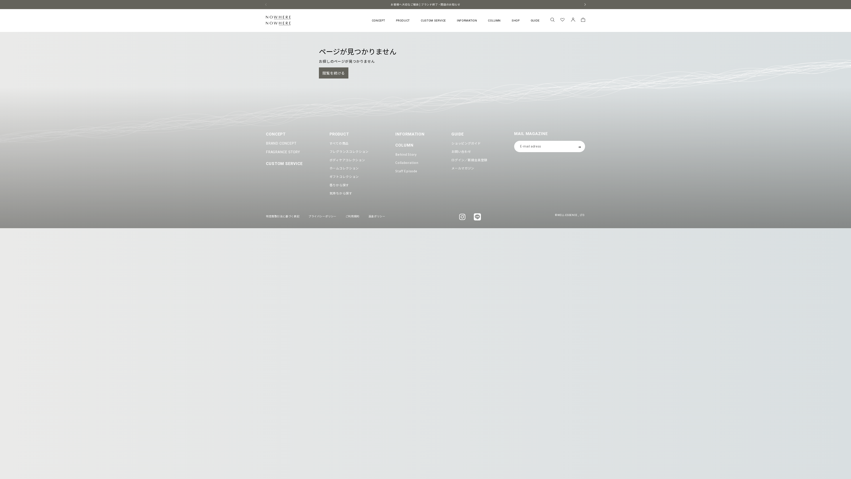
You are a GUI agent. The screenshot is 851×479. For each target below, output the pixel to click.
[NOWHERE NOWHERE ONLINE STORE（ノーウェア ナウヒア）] (278, 20)
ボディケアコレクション (347, 160)
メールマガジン (462, 168)
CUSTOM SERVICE (284, 163)
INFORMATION (410, 134)
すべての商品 (339, 143)
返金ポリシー (377, 216)
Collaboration (406, 162)
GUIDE (457, 134)
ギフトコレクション (344, 176)
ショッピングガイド (466, 143)
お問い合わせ (461, 151)
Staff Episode (406, 171)
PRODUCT (339, 134)
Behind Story (405, 154)
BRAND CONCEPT (281, 143)
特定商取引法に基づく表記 (282, 216)
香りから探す (339, 185)
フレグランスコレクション (349, 151)
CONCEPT (276, 134)
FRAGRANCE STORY (283, 152)
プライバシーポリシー (322, 216)
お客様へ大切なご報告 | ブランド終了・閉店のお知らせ (425, 4)
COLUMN (404, 145)
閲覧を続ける (333, 73)
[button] (552, 20)
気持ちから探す (341, 193)
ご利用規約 (352, 216)
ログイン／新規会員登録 (469, 160)
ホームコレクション (344, 168)
